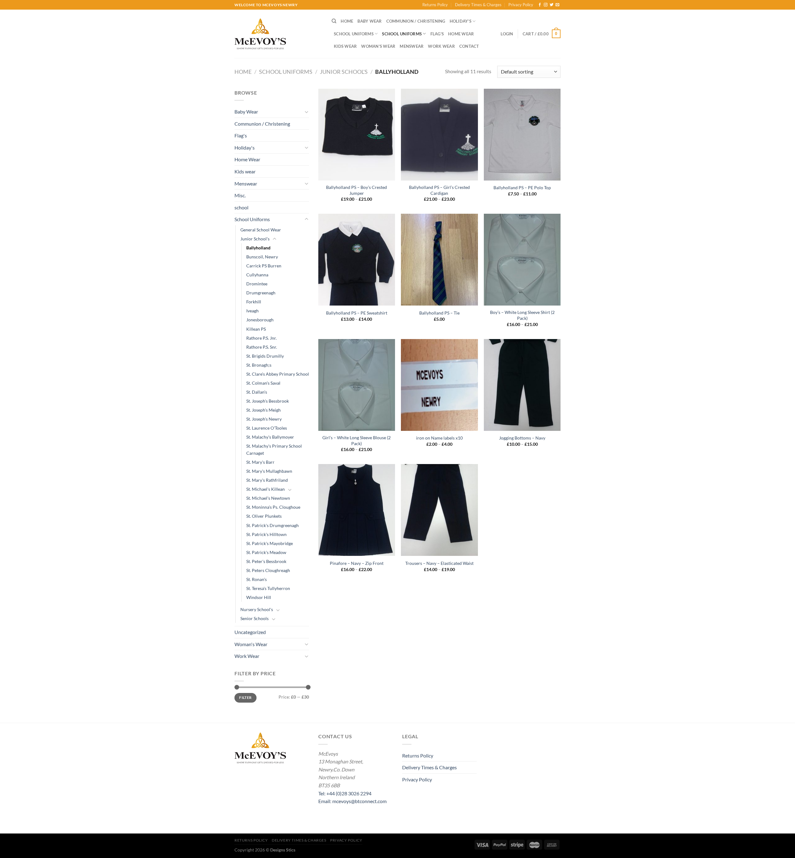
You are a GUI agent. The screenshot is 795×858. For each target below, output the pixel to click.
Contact (469, 46)
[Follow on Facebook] (540, 5)
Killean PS (256, 329)
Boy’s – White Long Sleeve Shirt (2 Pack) (522, 315)
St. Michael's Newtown (268, 498)
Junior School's (344, 71)
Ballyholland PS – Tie (439, 312)
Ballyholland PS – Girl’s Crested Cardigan (439, 190)
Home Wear (461, 33)
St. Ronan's (256, 579)
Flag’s (437, 33)
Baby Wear (369, 21)
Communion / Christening (415, 21)
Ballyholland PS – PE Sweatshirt (356, 312)
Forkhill (253, 301)
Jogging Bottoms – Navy (522, 437)
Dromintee (256, 283)
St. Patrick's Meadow (266, 552)
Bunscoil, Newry (262, 256)
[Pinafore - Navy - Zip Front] (356, 510)
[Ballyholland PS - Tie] (439, 260)
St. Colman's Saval (263, 383)
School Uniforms (354, 33)
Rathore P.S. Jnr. (261, 338)
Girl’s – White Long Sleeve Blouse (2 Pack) (356, 440)
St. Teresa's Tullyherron (268, 588)
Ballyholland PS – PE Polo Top (522, 187)
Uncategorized (250, 632)
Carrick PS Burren (263, 265)
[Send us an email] (557, 5)
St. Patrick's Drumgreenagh (272, 525)
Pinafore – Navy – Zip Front (357, 563)
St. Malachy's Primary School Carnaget (274, 449)
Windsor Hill (258, 597)
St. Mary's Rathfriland (267, 480)
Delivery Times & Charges (478, 4)
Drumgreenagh (260, 292)
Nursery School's (256, 609)
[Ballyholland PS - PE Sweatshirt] (356, 260)
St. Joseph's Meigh (263, 410)
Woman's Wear (250, 644)
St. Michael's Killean (265, 489)
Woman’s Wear (378, 46)
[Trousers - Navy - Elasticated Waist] (439, 510)
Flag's (240, 135)
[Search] (334, 21)
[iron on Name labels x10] (439, 385)
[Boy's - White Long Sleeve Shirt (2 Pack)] (522, 260)
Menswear (412, 46)
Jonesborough (260, 319)
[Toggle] (306, 111)
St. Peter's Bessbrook (266, 561)
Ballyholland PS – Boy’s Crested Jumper (356, 190)
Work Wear (441, 46)
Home (347, 21)
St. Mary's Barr (260, 462)
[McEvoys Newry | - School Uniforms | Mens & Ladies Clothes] (278, 33)
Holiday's (244, 147)
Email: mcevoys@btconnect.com (352, 801)
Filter (245, 697)
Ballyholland (258, 247)
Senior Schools (254, 618)
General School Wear (260, 229)
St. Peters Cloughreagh (268, 570)
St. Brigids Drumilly (265, 356)
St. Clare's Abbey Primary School (277, 374)
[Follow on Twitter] (551, 5)
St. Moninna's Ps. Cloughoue (273, 507)
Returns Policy (435, 4)
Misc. (240, 195)
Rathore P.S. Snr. (261, 347)
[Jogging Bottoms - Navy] (522, 385)
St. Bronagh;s (258, 365)
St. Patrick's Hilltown (266, 534)
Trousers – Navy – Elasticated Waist (439, 563)
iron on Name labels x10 (439, 437)
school (241, 207)
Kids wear (345, 46)
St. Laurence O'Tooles (266, 428)
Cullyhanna (257, 274)
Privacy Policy (520, 4)
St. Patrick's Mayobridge (269, 543)
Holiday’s (460, 21)
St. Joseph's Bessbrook (267, 401)
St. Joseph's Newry (264, 419)
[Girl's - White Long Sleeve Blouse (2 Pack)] (356, 385)
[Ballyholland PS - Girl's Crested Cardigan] (439, 135)
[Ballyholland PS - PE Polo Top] (522, 135)
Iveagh (252, 310)
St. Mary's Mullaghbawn (269, 471)
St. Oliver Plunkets (264, 516)
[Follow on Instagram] (545, 5)
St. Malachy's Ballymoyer (270, 437)
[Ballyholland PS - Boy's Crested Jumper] (356, 135)
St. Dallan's (256, 392)
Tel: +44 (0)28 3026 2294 (344, 793)
